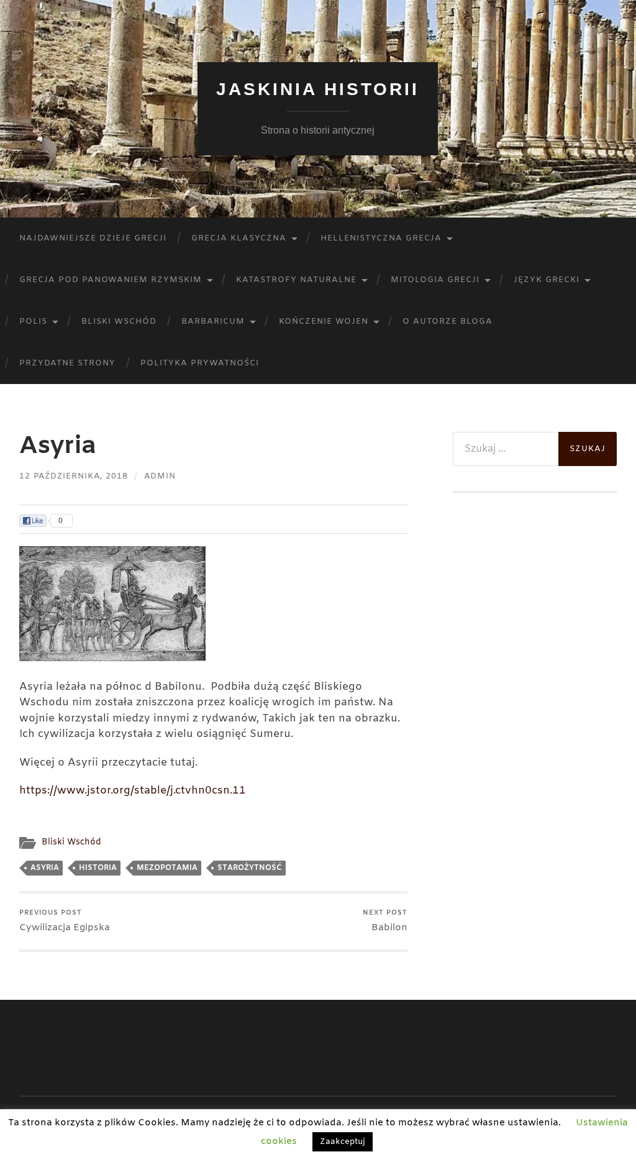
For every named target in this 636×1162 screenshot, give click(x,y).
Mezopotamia (167, 868)
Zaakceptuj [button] (342, 1142)
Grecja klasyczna (238, 238)
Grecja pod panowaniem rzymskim (110, 280)
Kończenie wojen (323, 321)
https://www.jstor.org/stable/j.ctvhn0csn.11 (132, 791)
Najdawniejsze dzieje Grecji (92, 238)
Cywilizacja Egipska (64, 921)
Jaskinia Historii (317, 89)
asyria (44, 868)
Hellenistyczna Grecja (381, 238)
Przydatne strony (67, 363)
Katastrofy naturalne (296, 280)
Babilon (385, 921)
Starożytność (249, 868)
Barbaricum (213, 321)
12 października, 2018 (73, 476)
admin (160, 476)
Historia (98, 868)
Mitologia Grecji (435, 280)
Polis (33, 321)
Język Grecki (546, 280)
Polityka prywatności (199, 363)
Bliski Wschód (119, 321)
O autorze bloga (447, 321)
